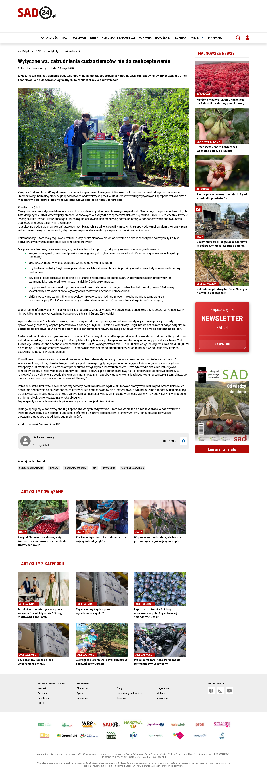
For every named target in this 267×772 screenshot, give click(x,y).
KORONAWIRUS (109, 468)
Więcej (195, 37)
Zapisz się (222, 344)
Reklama (42, 693)
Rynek (94, 37)
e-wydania (215, 37)
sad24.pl (23, 51)
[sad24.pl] (37, 12)
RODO (41, 703)
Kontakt (42, 688)
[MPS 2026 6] (222, 405)
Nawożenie (162, 37)
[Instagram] (220, 690)
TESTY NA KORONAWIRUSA (133, 468)
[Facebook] (183, 441)
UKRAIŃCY (54, 468)
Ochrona (145, 37)
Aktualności (50, 37)
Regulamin (43, 698)
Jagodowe (79, 37)
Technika (179, 37)
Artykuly (53, 51)
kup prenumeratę (222, 449)
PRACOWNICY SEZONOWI (75, 468)
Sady (65, 37)
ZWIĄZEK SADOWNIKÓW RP (31, 468)
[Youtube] (229, 690)
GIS (94, 468)
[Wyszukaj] (238, 37)
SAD (38, 51)
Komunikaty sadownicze (118, 37)
